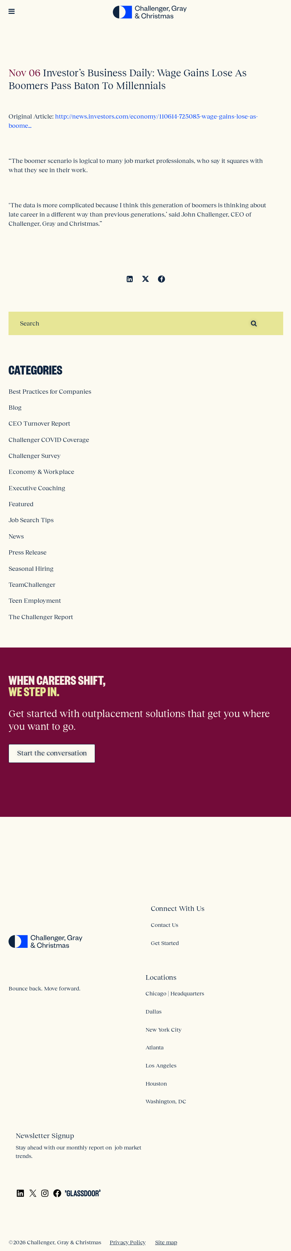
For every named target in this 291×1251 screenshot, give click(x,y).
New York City (163, 1029)
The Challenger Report (41, 617)
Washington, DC (166, 1101)
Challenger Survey (35, 455)
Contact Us (164, 925)
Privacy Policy (128, 1242)
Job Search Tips (31, 520)
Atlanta (155, 1047)
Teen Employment (35, 600)
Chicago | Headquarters (175, 993)
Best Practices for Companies (50, 391)
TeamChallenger (32, 584)
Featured (21, 504)
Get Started (165, 943)
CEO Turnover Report (39, 423)
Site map (166, 1242)
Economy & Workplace (41, 471)
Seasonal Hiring (31, 568)
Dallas (153, 1011)
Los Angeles (161, 1065)
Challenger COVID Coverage (49, 439)
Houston (156, 1083)
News (16, 536)
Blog (15, 407)
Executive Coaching (37, 488)
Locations (161, 977)
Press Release (27, 552)
